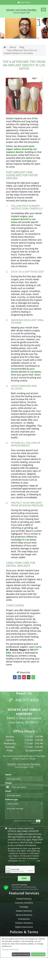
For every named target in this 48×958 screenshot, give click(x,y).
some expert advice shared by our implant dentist (21, 149)
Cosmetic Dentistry (24, 902)
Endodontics (24, 919)
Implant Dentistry (24, 911)
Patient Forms (24, 2)
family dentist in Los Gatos (26, 371)
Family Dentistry (24, 898)
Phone (8, 783)
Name (8, 774)
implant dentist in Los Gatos (23, 221)
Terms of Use (23, 863)
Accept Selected (38, 954)
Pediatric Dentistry (24, 923)
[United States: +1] (8, 787)
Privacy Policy (30, 861)
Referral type (11, 799)
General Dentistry (24, 915)
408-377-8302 (26, 699)
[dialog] (24, 947)
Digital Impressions (24, 927)
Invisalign (24, 906)
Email (8, 791)
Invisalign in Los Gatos (23, 539)
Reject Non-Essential (20, 954)
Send (24, 878)
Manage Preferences (10, 949)
